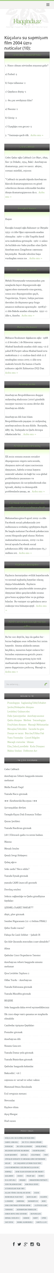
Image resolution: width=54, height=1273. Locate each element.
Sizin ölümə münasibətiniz (27, 55)
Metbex (27, 720)
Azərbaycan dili (27, 384)
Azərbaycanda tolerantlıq (27, 446)
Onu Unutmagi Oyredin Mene (18, 1205)
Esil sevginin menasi (15, 1093)
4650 (44, 1201)
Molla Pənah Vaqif (13, 787)
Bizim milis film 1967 (14, 1197)
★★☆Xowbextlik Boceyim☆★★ (20, 801)
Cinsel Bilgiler (32, 737)
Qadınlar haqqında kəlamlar (18, 1066)
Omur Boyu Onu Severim (16, 1214)
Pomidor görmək (13, 1032)
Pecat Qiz (31, 1176)
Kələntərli (10, 1180)
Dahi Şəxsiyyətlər (16, 716)
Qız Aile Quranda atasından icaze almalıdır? (27, 941)
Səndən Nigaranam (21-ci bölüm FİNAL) (25, 921)
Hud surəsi (10, 1121)
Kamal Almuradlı (25, 1222)
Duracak (9, 1146)
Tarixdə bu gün (36, 729)
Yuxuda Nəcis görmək (15, 794)
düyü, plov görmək (14, 914)
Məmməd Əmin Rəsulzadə (18, 1087)
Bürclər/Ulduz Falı (34, 733)
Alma (7, 948)
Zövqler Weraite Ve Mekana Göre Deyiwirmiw (25, 1159)
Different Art (30, 751)
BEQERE (8, 1000)
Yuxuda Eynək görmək (16, 876)
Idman (30, 742)
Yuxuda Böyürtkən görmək (18, 1059)
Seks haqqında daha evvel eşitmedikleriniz (26, 1007)
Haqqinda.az (27, 20)
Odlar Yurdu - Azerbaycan (18, 980)
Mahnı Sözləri (14, 751)
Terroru (9, 1210)
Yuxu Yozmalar (15, 737)
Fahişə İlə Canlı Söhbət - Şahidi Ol (22, 935)
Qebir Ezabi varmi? (14, 928)
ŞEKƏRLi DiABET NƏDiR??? (18, 907)
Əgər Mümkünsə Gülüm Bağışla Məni (22, 1167)
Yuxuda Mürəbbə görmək (17, 994)
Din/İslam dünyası (16, 724)
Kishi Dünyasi (37, 746)
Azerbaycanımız (35, 716)
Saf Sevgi (9, 1222)
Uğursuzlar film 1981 (14, 1188)
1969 (46, 1155)
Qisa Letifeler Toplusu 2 (16, 973)
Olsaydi (43, 1197)
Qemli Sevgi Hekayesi (15, 855)
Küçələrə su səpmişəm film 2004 (19, 1138)
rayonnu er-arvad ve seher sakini (22, 1080)
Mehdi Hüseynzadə (27, 270)
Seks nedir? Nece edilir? (16, 869)
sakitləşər (41, 1222)
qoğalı (24, 1155)
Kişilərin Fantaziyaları (27, 564)
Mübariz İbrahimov (27, 327)
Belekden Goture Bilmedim (17, 1151)
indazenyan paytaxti (38, 1180)
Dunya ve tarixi (15, 733)
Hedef (41, 1176)
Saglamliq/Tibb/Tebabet (33, 703)
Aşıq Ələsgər (11, 1114)
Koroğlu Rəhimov (27, 208)
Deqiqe (22, 1180)
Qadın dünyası (14, 720)
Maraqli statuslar (16, 742)
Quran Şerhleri (12, 821)
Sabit (35, 1218)
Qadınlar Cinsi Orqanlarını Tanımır (22, 955)
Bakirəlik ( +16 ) (12, 1073)
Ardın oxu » (37, 135)
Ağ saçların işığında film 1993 (27, 1163)
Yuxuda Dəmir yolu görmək (18, 1052)
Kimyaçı (8, 1172)
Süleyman (35, 1155)
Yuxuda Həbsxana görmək (18, 987)
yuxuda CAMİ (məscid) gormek (20, 882)
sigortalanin (38, 1151)
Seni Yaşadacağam (13, 1184)
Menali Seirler (11, 848)
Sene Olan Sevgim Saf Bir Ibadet (30, 1172)
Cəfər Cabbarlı (27, 147)
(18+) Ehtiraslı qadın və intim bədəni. (23, 835)
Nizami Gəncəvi (12, 1046)
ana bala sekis (31, 1184)
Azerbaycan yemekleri (26, 1210)
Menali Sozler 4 (12, 1218)
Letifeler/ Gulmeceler (18, 711)
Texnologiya (39, 720)
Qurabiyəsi (33, 1201)
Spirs (44, 1218)
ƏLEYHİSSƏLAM (41, 1205)
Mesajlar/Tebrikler (17, 729)
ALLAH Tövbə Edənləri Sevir (17, 1193)
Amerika (20, 1201)
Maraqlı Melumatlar (38, 724)
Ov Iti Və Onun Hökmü (32, 1142)
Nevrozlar (9, 1100)
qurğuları (31, 1197)
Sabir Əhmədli (11, 1142)
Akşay (7, 1163)
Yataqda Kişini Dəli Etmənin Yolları (23, 814)
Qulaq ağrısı (10, 862)
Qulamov (9, 1176)
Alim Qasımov (11, 1155)
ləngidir (9, 1201)
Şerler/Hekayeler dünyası (20, 707)
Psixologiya (13, 703)
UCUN (36, 1193)
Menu (47, 5)
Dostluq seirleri (12, 889)
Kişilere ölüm (11, 1107)
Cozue (20, 1176)
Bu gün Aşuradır (24, 1146)
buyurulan (36, 1214)
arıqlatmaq (41, 1146)
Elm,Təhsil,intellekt (18, 746)
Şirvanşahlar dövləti (15, 807)
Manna (8, 842)
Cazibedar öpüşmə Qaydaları (19, 1025)
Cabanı (26, 1218)
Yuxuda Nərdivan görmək (17, 828)
